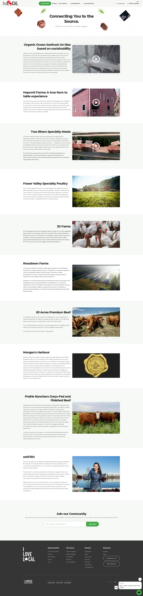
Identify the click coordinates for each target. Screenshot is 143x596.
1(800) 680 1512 (111, 564)
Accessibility (67, 582)
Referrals (87, 562)
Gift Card (87, 559)
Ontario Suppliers (71, 551)
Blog (104, 554)
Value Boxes (88, 564)
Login (86, 554)
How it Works (51, 556)
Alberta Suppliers (71, 554)
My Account (88, 556)
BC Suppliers (69, 556)
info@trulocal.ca (111, 558)
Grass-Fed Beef (70, 562)
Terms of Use (59, 582)
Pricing (54, 3)
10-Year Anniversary (53, 551)
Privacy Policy (51, 582)
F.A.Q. (49, 562)
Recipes (105, 551)
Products (68, 559)
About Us (50, 554)
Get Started (88, 551)
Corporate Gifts (89, 3)
